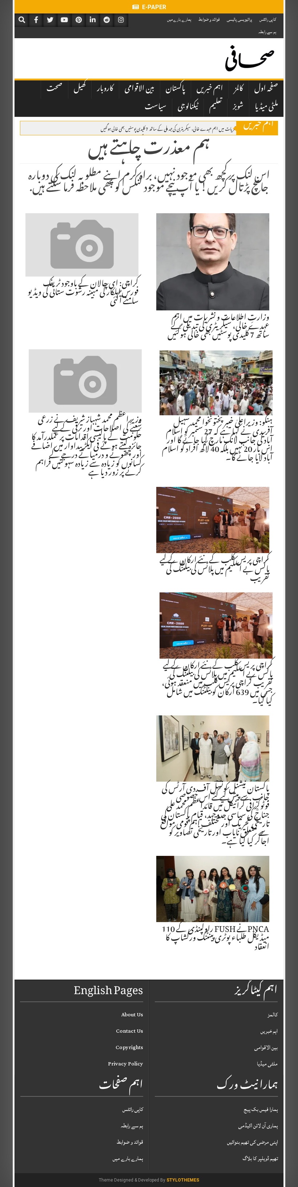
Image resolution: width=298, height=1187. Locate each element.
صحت (55, 89)
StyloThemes (182, 1180)
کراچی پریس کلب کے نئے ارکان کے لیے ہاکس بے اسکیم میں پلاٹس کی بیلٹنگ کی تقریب (214, 569)
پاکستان (175, 89)
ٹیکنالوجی (188, 107)
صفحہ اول (266, 89)
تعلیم (215, 107)
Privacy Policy (125, 1064)
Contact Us (129, 1031)
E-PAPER (153, 7)
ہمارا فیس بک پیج (261, 1109)
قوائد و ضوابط (209, 19)
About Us (132, 1014)
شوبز (238, 107)
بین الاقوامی (139, 89)
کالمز (238, 89)
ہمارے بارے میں (179, 19)
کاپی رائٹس (267, 19)
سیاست (155, 107)
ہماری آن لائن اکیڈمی (258, 1125)
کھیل (80, 89)
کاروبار (105, 89)
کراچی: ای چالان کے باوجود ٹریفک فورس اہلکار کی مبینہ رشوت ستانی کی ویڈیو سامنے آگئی (83, 293)
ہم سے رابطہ (267, 32)
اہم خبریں (210, 89)
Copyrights (129, 1047)
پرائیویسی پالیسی (239, 19)
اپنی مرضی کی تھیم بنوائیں (252, 1142)
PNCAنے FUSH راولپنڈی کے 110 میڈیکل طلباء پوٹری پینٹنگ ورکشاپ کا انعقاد (215, 938)
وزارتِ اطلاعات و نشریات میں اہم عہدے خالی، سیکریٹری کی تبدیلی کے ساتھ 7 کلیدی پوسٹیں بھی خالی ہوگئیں (184, 128)
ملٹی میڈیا (266, 107)
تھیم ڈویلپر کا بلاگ (260, 1158)
